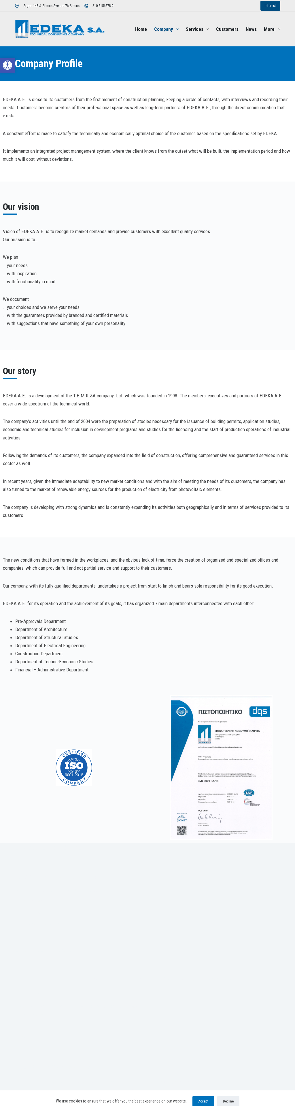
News (251, 29)
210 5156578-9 (102, 5)
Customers (227, 29)
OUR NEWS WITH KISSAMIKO (53, 1067)
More (269, 29)
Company (163, 29)
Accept (203, 1101)
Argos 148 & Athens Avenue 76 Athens (51, 5)
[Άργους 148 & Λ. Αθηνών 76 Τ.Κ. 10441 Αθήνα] (63, 891)
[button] (7, 65)
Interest (270, 5)
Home (141, 29)
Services (194, 29)
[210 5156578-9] (33, 902)
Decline (228, 1101)
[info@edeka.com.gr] (38, 924)
